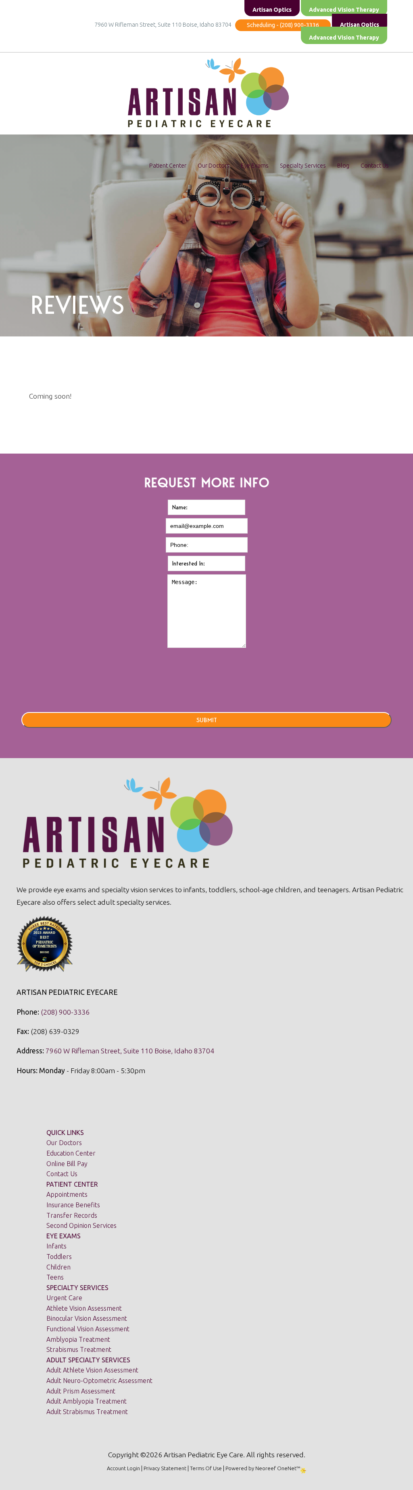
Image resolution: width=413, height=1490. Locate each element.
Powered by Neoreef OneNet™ (262, 1468)
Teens (55, 1277)
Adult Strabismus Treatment (87, 1411)
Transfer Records (71, 1215)
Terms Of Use (206, 1468)
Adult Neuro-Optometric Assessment (99, 1380)
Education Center (71, 1153)
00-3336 (76, 1012)
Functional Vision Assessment (87, 1328)
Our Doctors (213, 165)
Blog (343, 165)
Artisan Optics (359, 24)
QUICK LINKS (65, 1132)
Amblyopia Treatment (78, 1339)
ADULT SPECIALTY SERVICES (88, 1360)
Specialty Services (303, 165)
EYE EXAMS (63, 1236)
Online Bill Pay (67, 1163)
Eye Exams (255, 165)
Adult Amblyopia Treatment (86, 1401)
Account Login (123, 1468)
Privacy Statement (165, 1468)
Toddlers (59, 1256)
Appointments (67, 1194)
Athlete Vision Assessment (84, 1308)
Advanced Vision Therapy (344, 37)
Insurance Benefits (73, 1204)
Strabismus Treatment (78, 1349)
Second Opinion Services (81, 1225)
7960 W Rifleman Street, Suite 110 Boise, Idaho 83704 (164, 24)
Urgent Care (64, 1297)
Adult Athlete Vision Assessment (92, 1370)
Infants (56, 1246)
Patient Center (167, 165)
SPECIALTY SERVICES (77, 1287)
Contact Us (375, 165)
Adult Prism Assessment (80, 1391)
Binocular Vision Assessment (86, 1318)
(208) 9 (52, 1012)
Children (58, 1267)
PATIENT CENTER (72, 1184)
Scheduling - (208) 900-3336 (283, 25)
